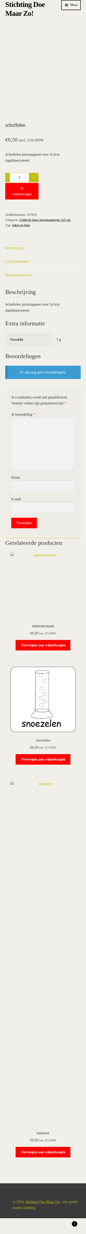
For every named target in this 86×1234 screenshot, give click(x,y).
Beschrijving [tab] (14, 248)
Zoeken (43, 1226)
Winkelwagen (66, 1222)
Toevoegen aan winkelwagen (43, 645)
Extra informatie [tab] (17, 261)
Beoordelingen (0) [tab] (18, 275)
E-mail (16, 499)
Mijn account (14, 1226)
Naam (15, 477)
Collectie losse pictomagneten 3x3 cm (45, 220)
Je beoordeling (23, 414)
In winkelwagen (22, 191)
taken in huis (21, 225)
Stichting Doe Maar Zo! (42, 1202)
